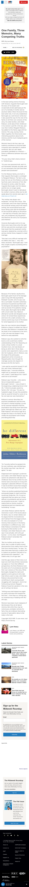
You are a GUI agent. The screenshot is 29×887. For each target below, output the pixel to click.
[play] (3, 884)
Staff (4, 851)
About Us (5, 844)
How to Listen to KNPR (19, 851)
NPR (13, 677)
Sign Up (14, 792)
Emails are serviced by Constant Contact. (13, 730)
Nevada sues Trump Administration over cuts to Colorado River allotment (19, 669)
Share (4, 47)
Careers (5, 854)
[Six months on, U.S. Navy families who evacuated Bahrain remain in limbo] (6, 680)
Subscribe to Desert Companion (8, 864)
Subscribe (14, 734)
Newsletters (6, 860)
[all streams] (27, 884)
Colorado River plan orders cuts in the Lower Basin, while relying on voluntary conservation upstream (19, 654)
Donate (24, 2)
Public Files (18, 858)
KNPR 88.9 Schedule (20, 844)
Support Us (6, 857)
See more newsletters (9, 789)
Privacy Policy (19, 840)
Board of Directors (20, 855)
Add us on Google (17, 47)
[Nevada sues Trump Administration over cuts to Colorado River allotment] (6, 666)
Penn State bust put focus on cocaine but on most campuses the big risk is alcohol (19, 693)
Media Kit (17, 861)
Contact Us (6, 848)
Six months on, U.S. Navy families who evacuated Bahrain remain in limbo (19, 680)
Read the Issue (14, 823)
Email (4, 717)
